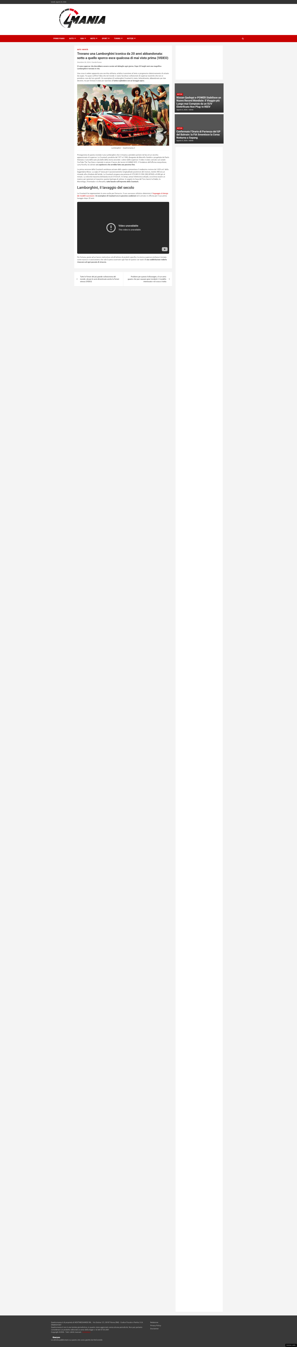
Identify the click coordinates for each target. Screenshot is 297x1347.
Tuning (117, 38)
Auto (71, 38)
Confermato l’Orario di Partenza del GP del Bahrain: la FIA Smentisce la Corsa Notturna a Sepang (198, 134)
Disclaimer (154, 1329)
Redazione (154, 1322)
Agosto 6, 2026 (181, 110)
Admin (191, 110)
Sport (104, 38)
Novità (85, 49)
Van (82, 38)
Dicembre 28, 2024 (83, 62)
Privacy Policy (155, 1326)
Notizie (130, 38)
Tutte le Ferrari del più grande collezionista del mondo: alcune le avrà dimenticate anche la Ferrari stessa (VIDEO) (99, 279)
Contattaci (86, 1332)
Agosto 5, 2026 (181, 140)
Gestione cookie (291, 1345)
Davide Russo (97, 62)
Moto (92, 38)
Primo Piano (59, 38)
